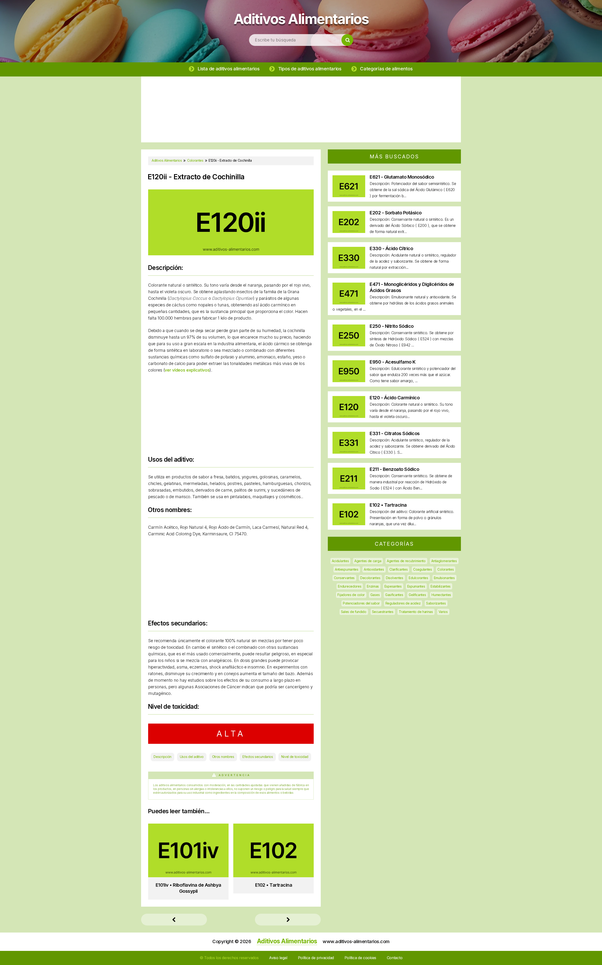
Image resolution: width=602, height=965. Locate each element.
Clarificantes (398, 569)
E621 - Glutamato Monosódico (402, 177)
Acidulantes (340, 561)
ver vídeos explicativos (187, 370)
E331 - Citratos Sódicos (395, 433)
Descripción (162, 757)
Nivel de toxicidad (294, 757)
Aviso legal (278, 957)
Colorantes (445, 569)
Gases (375, 595)
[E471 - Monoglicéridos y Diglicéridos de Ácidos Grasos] (349, 302)
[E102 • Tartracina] (349, 523)
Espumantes (416, 586)
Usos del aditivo (192, 757)
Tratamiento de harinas (416, 612)
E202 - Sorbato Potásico (396, 213)
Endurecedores (349, 586)
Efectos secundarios (257, 757)
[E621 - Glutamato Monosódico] (349, 195)
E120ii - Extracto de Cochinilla (196, 177)
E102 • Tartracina (388, 505)
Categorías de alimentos (386, 69)
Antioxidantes (374, 569)
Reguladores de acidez (403, 603)
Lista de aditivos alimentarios (228, 69)
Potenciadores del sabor (361, 603)
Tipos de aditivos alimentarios (309, 69)
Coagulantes (422, 569)
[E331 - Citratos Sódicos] (349, 452)
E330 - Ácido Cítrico (391, 248)
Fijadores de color (351, 595)
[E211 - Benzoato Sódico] (349, 487)
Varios (443, 612)
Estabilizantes (441, 586)
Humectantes (441, 595)
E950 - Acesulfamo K (393, 362)
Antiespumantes (346, 569)
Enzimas (373, 586)
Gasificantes (394, 595)
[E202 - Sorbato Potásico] (349, 231)
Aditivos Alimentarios (301, 18)
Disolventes (394, 578)
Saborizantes (436, 603)
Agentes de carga (367, 561)
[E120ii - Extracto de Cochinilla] (231, 253)
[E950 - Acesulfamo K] (349, 380)
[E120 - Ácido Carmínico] (349, 416)
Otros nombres (223, 757)
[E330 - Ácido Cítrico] (349, 267)
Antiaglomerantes (444, 561)
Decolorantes (370, 578)
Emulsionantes (444, 578)
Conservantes (344, 578)
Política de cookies (360, 957)
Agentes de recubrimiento (406, 561)
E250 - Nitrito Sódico (392, 326)
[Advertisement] (301, 109)
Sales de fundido (353, 612)
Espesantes (393, 586)
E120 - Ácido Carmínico (395, 397)
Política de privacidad (316, 957)
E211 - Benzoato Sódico (394, 469)
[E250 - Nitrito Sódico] (349, 344)
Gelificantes (417, 595)
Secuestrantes (382, 612)
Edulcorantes (418, 578)
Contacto (395, 957)
